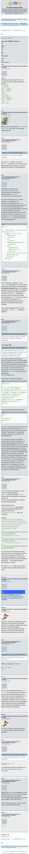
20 (16, 30)
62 (24, 30)
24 (22, 30)
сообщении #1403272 (12, 152)
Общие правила (22, 851)
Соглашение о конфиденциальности (11, 851)
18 (13, 30)
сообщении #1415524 (14, 754)
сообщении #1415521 (14, 654)
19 (15, 30)
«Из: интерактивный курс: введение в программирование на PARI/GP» (12, 598)
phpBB (8, 853)
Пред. (8, 30)
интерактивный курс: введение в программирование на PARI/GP (14, 24)
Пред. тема (3, 38)
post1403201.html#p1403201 (9, 190)
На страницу (3, 30)
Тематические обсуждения (16, 846)
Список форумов (5, 846)
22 (19, 30)
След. (2, 34)
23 (20, 30)
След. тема (9, 38)
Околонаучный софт (10, 847)
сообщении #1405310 (14, 334)
